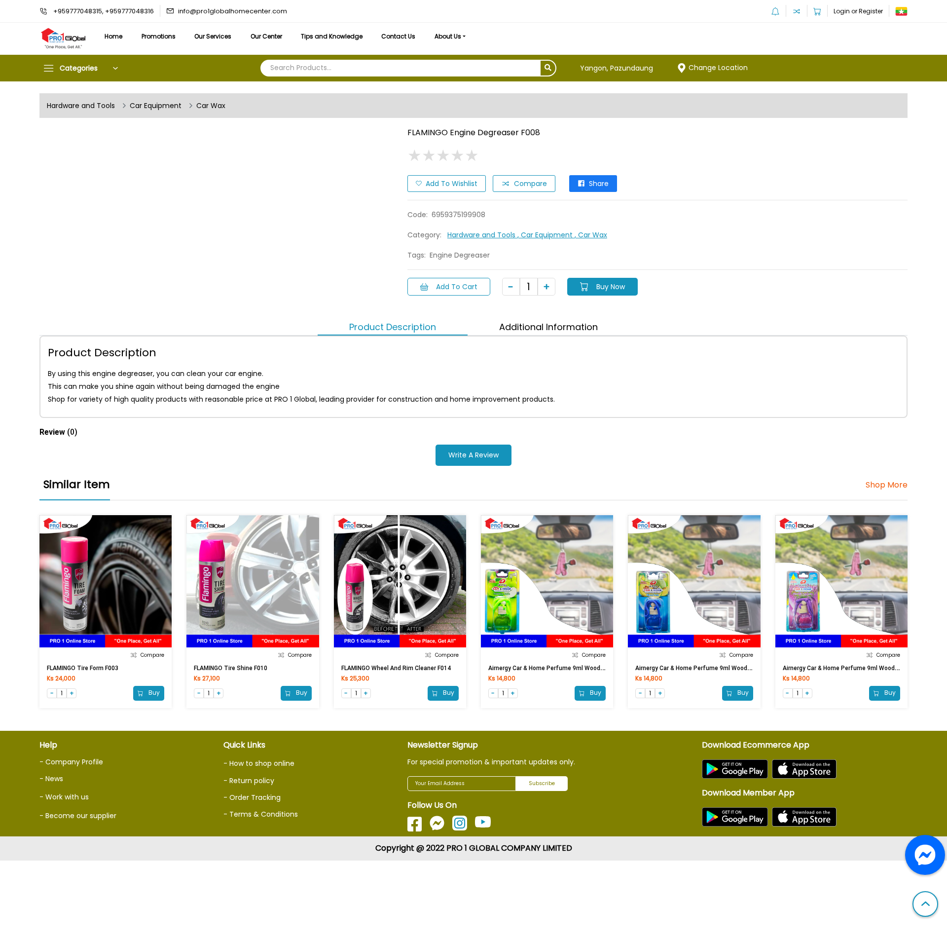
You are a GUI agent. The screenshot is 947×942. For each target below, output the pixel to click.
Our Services (212, 36)
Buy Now (610, 287)
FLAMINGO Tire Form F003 (82, 668)
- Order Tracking (252, 797)
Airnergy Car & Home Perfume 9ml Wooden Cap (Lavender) (864, 668)
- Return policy (248, 781)
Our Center (266, 36)
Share (599, 183)
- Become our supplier (77, 816)
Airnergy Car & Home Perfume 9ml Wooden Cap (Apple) (564, 668)
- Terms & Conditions (260, 814)
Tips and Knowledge (332, 36)
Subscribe (542, 783)
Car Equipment (156, 106)
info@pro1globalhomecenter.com (232, 11)
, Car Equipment (546, 235)
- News (51, 779)
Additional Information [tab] (548, 327)
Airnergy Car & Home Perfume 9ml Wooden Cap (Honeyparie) (719, 668)
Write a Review (473, 455)
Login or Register (858, 11)
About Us (448, 36)
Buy (153, 692)
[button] (925, 905)
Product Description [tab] (392, 327)
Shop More (887, 485)
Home (113, 36)
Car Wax (210, 106)
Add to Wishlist (451, 183)
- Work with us (64, 797)
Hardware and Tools (81, 106)
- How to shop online (258, 763)
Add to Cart (456, 287)
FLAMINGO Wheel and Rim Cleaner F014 (396, 668)
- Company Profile (71, 762)
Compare (530, 183)
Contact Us (398, 36)
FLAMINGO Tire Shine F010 (230, 668)
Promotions (159, 36)
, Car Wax (591, 235)
